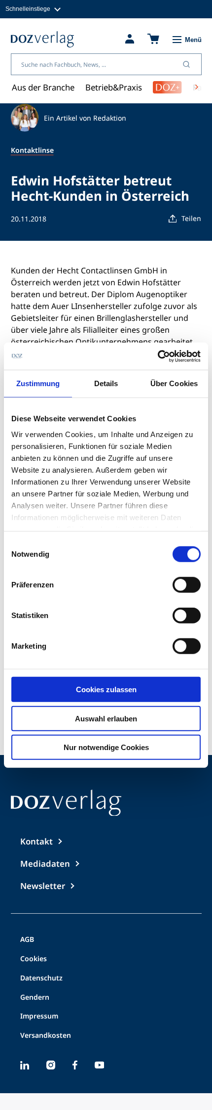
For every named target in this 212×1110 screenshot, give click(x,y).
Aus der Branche (43, 87)
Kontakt (36, 841)
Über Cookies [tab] (174, 383)
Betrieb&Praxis (113, 87)
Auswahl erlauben (106, 718)
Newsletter (42, 885)
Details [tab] (106, 383)
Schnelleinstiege (27, 8)
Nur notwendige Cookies (106, 747)
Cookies (33, 959)
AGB (27, 940)
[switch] (187, 585)
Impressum (39, 1017)
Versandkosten (45, 1036)
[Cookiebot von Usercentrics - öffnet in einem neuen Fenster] (157, 356)
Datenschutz (41, 978)
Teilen (191, 218)
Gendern (34, 998)
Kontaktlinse (32, 150)
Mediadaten (45, 863)
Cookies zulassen (106, 689)
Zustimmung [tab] (38, 383)
